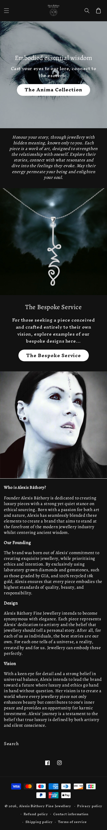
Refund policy (36, 814)
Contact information (71, 814)
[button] (6, 10)
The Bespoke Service (53, 355)
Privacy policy (89, 806)
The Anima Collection (53, 90)
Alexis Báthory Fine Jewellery (45, 806)
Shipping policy (39, 822)
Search (11, 743)
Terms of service (72, 822)
